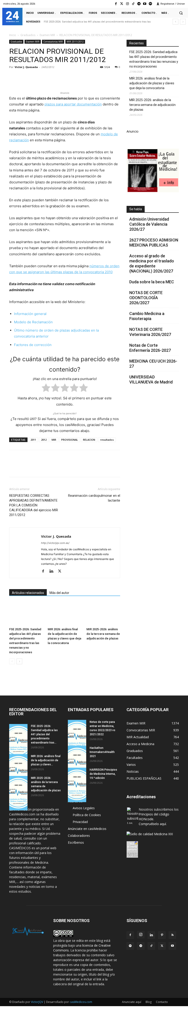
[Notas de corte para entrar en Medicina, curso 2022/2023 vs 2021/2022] (77, 737)
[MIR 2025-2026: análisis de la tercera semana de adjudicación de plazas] (103, 613)
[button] (181, 13)
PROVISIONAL (69, 439)
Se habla (135, 209)
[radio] (46, 388)
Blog (149, 1002)
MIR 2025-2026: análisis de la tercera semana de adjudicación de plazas (103, 633)
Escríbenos (76, 842)
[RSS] (172, 935)
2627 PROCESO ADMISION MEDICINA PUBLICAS (153, 242)
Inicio (12, 35)
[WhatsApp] (45, 77)
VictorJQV (37, 1002)
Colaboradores (79, 835)
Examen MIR (47, 35)
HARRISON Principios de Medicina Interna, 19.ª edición (103, 774)
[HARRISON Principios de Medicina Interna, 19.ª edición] (77, 785)
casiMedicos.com (81, 1002)
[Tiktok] (133, 4)
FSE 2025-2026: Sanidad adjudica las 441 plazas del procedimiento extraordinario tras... (44, 734)
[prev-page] (12, 661)
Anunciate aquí (131, 1002)
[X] (24, 77)
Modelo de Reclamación (33, 322)
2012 (44, 439)
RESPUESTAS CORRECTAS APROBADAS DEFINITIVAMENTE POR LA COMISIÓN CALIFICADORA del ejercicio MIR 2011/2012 (33, 505)
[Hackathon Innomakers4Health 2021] (77, 763)
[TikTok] (151, 946)
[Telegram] (139, 4)
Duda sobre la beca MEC (151, 281)
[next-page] (19, 661)
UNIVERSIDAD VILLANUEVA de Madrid (151, 379)
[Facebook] (116, 4)
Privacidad (80, 822)
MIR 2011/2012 (75, 41)
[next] (183, 22)
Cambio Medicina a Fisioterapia (146, 316)
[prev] (175, 22)
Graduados (27, 35)
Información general (30, 314)
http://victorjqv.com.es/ (55, 543)
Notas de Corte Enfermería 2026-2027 (150, 348)
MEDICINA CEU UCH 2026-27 (153, 364)
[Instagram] (127, 4)
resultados (107, 439)
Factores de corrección (33, 345)
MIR (54, 439)
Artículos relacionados (28, 593)
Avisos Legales (84, 808)
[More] (88, 77)
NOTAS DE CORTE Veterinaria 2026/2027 (150, 332)
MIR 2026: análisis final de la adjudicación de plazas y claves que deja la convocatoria (151, 83)
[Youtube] (145, 4)
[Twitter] (121, 4)
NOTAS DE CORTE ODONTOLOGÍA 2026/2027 (146, 297)
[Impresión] (77, 77)
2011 (33, 439)
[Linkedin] (56, 77)
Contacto (162, 1002)
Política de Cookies (87, 815)
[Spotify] (150, 4)
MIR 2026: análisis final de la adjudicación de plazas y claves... (46, 760)
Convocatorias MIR (53, 41)
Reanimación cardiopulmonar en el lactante (94, 498)
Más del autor (59, 593)
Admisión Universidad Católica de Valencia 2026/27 (149, 224)
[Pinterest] (34, 77)
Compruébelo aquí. (153, 824)
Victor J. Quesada (26, 67)
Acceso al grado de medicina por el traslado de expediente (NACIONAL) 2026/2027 (151, 263)
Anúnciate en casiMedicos (87, 828)
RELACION (89, 439)
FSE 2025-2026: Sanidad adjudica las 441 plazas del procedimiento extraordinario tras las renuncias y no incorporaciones (153, 59)
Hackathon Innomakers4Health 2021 (102, 752)
